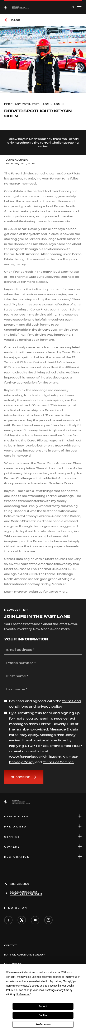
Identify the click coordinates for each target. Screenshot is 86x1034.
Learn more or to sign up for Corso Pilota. (36, 591)
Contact (10, 945)
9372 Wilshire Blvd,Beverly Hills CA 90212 (26, 892)
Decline (43, 1015)
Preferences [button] (23, 994)
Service (12, 836)
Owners (12, 847)
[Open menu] (79, 7)
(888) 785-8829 (19, 884)
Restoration (17, 857)
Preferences (43, 1024)
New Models (16, 816)
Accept (43, 1006)
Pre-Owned (15, 826)
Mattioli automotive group (24, 954)
